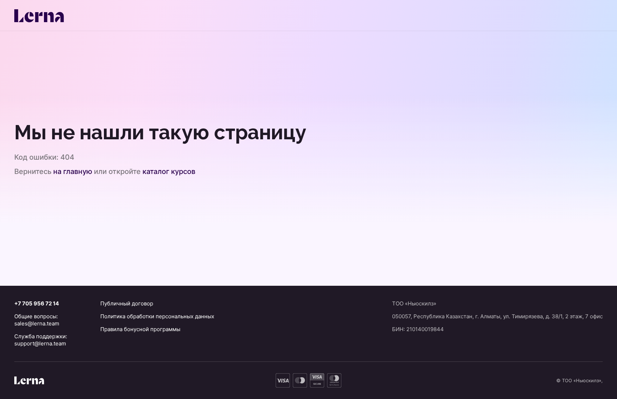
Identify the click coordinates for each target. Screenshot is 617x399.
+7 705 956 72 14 (36, 303)
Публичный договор (126, 303)
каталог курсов (168, 171)
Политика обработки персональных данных (157, 316)
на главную (72, 171)
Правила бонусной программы (140, 329)
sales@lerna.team (36, 323)
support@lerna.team (40, 343)
